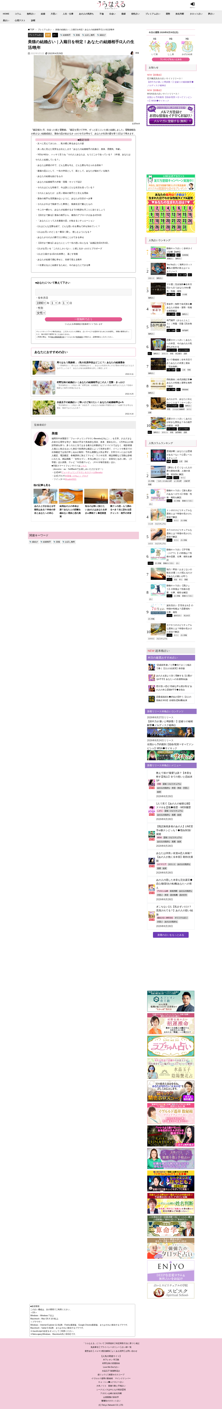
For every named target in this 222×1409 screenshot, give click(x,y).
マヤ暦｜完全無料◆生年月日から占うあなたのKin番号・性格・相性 (179, 287)
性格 (189, 369)
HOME (6, 14)
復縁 (123, 14)
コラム (18, 14)
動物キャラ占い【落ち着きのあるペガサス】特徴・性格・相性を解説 (179, 493)
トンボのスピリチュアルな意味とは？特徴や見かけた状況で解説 (179, 513)
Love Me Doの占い (111, 1367)
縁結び (103, 35)
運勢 (168, 14)
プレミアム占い (152, 14)
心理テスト (20, 20)
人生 (183, 369)
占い (55, 35)
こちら (83, 466)
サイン (183, 477)
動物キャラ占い (187, 501)
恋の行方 (183, 895)
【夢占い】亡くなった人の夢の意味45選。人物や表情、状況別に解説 (179, 470)
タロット (151, 278)
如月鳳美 (178, 432)
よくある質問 (118, 1351)
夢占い (211, 14)
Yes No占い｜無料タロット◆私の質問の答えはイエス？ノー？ (179, 267)
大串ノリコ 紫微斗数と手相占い (111, 1386)
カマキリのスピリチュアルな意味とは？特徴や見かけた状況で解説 (179, 628)
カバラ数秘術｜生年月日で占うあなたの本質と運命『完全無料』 (179, 363)
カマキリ (151, 638)
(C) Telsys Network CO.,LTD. (111, 1405)
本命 (179, 788)
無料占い (31, 14)
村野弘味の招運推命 (111, 1363)
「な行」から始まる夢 (164, 481)
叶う (180, 579)
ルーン (189, 409)
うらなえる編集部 (178, 409)
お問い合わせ (131, 1351)
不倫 (102, 14)
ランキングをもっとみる (171, 59)
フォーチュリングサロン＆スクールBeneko (82, 472)
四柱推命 (185, 389)
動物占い (170, 258)
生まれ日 (187, 615)
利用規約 (79, 337)
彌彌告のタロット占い (111, 1401)
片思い (54, 14)
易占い (6, 20)
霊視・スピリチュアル (172, 784)
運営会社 (89, 1351)
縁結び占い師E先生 (165, 918)
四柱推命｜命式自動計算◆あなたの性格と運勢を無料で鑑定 (179, 382)
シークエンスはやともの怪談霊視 (111, 1390)
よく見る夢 (178, 481)
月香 (159, 784)
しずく (160, 811)
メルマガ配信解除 (102, 1351)
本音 (171, 353)
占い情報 (151, 481)
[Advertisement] (171, 149)
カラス (150, 543)
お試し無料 (90, 35)
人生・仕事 (68, 14)
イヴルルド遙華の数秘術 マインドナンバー (111, 1378)
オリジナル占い (181, 918)
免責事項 (94, 1347)
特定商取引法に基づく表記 (127, 1343)
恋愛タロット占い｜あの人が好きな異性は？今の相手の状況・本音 (179, 422)
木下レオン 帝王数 (111, 1360)
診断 (33, 20)
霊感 (186, 461)
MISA (159, 837)
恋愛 (185, 353)
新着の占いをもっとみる (171, 935)
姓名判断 (180, 14)
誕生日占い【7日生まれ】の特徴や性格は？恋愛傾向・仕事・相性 (180, 608)
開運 (149, 484)
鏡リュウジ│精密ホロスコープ (111, 1375)
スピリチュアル (160, 523)
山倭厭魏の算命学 (111, 1397)
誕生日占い (178, 615)
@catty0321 (70, 479)
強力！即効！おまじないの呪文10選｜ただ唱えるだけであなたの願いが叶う (179, 572)
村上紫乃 (178, 353)
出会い (112, 14)
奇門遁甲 (185, 330)
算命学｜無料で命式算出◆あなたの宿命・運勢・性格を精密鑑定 (179, 307)
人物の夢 (187, 481)
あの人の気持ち (86, 14)
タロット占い (196, 14)
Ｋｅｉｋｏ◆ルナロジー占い (111, 1382)
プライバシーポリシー (110, 1347)
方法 (175, 579)
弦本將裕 (185, 255)
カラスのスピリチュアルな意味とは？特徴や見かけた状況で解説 (179, 533)
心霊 (180, 461)
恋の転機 (173, 895)
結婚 (43, 14)
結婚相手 (67, 35)
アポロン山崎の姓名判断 (111, 1393)
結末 (159, 792)
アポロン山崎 (162, 891)
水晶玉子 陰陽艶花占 (111, 1371)
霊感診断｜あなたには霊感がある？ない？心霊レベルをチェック (179, 454)
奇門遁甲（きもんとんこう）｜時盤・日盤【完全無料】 (179, 323)
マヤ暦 (184, 294)
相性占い (135, 14)
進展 (173, 815)
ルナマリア (161, 864)
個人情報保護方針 (57, 337)
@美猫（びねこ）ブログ (76, 476)
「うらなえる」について (93, 1343)
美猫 (78, 35)
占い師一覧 (127, 1347)
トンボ (150, 523)
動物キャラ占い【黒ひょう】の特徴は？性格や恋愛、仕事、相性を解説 (178, 588)
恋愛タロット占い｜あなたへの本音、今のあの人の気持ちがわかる (179, 343)
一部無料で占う (83, 319)
